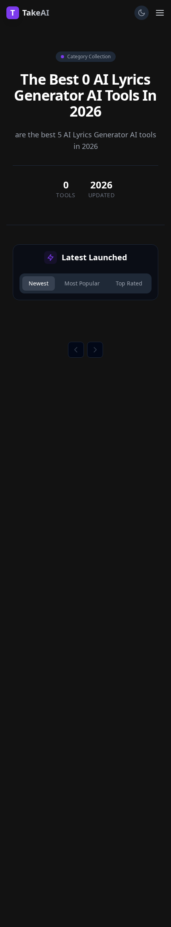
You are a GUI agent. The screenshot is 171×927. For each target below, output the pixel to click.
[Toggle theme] (141, 13)
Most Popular (82, 283)
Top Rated (129, 283)
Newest (39, 283)
